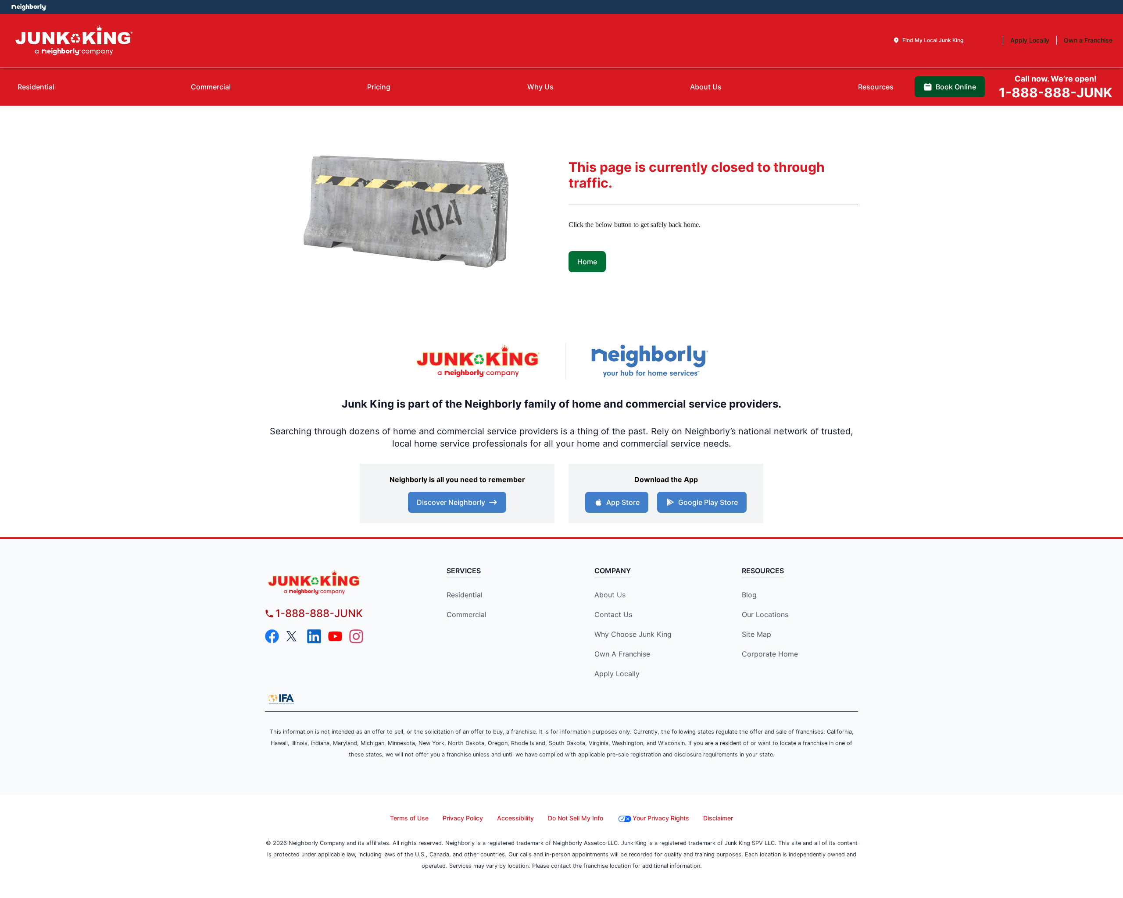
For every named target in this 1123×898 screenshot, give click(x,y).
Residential (465, 594)
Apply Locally (617, 673)
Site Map (756, 634)
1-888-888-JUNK (319, 613)
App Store (623, 502)
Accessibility (515, 818)
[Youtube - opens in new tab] (335, 636)
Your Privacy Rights (661, 818)
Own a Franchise (622, 654)
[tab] (928, 40)
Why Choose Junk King (633, 634)
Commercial (466, 614)
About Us (610, 594)
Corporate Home (770, 654)
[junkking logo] (340, 582)
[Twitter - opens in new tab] (293, 636)
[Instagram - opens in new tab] (356, 636)
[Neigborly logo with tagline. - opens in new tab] (649, 361)
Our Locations (765, 614)
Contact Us (613, 614)
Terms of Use (409, 818)
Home (587, 261)
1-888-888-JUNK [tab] (1055, 87)
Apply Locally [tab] (1029, 40)
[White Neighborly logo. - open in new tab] (29, 7)
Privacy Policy (463, 818)
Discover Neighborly (451, 502)
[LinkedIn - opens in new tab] (314, 636)
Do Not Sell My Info (575, 818)
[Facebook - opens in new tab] (272, 636)
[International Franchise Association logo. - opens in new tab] (281, 699)
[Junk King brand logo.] (74, 40)
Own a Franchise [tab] (1088, 40)
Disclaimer (718, 818)
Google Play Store (708, 502)
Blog (749, 594)
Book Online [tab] (956, 86)
